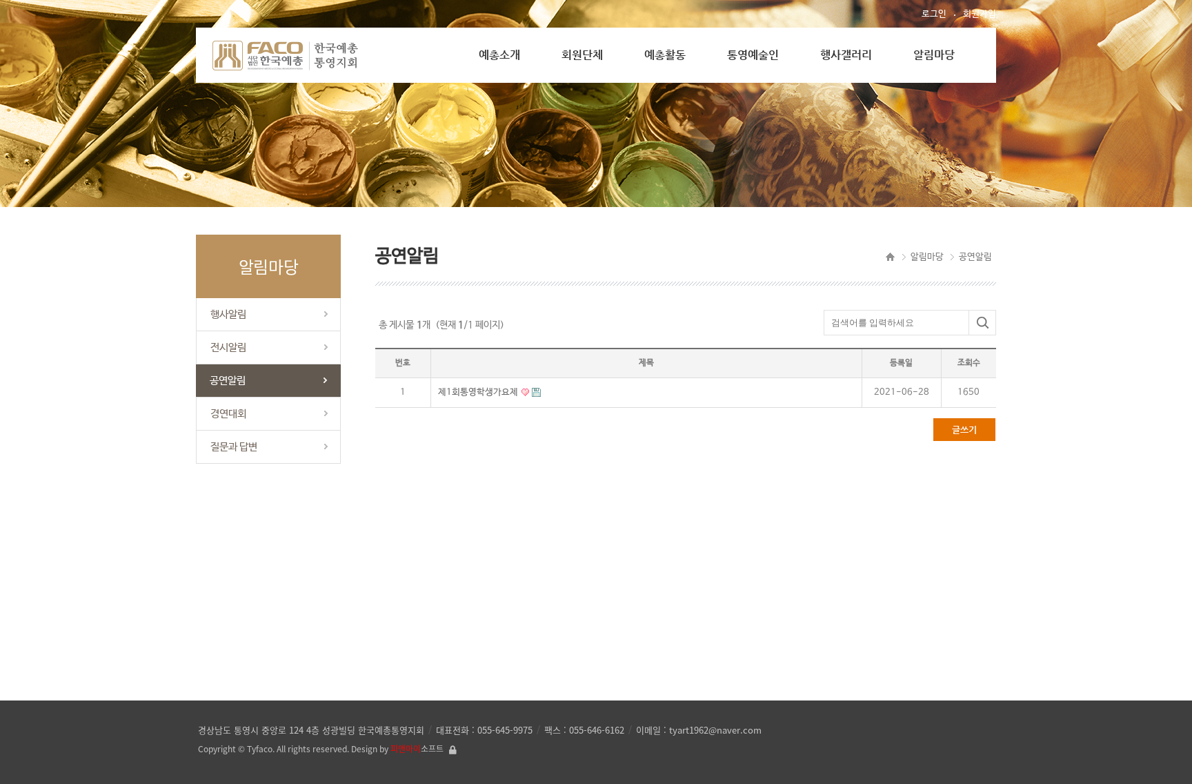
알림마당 (934, 54)
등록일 (901, 363)
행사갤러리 (846, 54)
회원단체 (582, 54)
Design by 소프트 (397, 749)
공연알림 (228, 380)
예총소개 (499, 54)
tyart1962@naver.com (715, 729)
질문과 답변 (233, 447)
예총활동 (665, 54)
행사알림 (228, 314)
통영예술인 (753, 54)
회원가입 (979, 14)
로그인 (934, 14)
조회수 (968, 363)
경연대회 (228, 414)
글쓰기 (964, 429)
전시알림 (228, 347)
